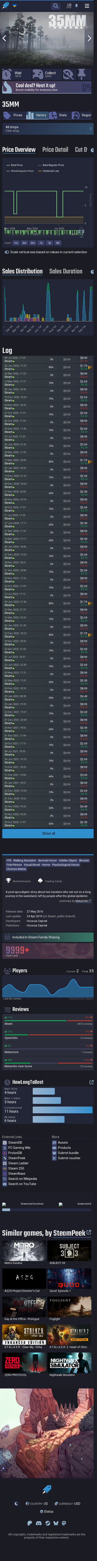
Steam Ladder (18, 1163)
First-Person (14, 864)
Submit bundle (68, 1153)
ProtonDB (15, 1153)
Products (64, 1148)
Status (48, 1512)
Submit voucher (69, 1158)
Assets (63, 1142)
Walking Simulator (24, 860)
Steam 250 (16, 1168)
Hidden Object (68, 860)
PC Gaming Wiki (19, 1148)
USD (69, 1503)
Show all (48, 833)
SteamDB (15, 1142)
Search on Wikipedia (22, 1179)
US (39, 1503)
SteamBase (16, 1173)
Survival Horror (47, 860)
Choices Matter (16, 869)
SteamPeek (16, 1158)
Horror (46, 864)
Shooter (84, 860)
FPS (9, 860)
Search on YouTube (22, 1184)
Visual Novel (32, 864)
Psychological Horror (65, 864)
